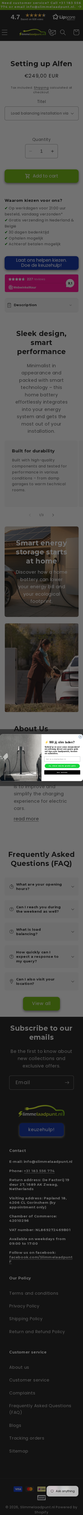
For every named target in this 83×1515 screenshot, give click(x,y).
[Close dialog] (80, 736)
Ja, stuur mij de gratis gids (62, 766)
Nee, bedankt (62, 772)
